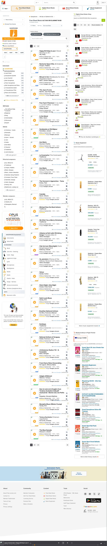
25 (85, 25)
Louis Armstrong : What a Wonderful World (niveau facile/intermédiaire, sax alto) (91, 87)
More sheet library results (89, 457)
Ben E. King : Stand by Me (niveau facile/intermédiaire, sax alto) (91, 73)
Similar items (85, 361)
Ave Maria (44, 143)
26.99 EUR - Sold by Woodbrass (90, 403)
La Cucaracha (50, 156)
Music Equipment (50, 501)
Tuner (65, 506)
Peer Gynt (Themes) (51, 105)
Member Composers (28, 493)
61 (38, 46)
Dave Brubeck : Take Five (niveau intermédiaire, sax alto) (91, 125)
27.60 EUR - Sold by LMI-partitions (91, 417)
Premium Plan (27, 501)
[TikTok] (99, 494)
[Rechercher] (74, 2)
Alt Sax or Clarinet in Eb (52, 34)
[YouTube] (90, 494)
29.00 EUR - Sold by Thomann (90, 387)
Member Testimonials (9, 498)
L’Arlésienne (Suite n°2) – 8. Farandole (49, 351)
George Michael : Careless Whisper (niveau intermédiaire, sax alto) (91, 35)
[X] (94, 494)
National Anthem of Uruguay (49, 338)
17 (81, 25)
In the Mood (43, 117)
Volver (43, 273)
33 (88, 25)
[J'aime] (30, 543)
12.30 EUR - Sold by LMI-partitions (91, 372)
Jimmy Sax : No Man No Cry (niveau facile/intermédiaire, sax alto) (91, 60)
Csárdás (44, 195)
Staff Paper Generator (70, 503)
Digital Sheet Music (51, 498)
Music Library (9, 19)
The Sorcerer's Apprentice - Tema (51, 182)
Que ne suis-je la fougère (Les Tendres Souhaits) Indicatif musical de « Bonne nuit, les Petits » (51, 392)
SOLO (5, 52)
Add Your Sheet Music (29, 496)
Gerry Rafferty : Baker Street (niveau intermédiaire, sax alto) (91, 100)
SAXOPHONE (8, 69)
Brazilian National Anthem (48, 312)
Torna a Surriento (49, 418)
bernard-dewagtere (58, 60)
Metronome (67, 497)
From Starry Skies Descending (50, 364)
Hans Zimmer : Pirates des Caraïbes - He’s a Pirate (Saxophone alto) (91, 112)
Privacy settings (7, 506)
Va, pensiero (50, 260)
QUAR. (22, 52)
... (4, 56)
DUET (11, 52)
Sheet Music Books (51, 496)
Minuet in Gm (51, 78)
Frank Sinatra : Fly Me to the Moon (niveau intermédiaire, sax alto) (91, 48)
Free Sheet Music (50, 493)
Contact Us (6, 496)
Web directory (67, 508)
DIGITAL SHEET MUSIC (9, 43)
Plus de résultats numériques (90, 137)
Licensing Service (28, 498)
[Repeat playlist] (72, 543)
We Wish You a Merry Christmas (50, 221)
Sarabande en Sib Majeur (48, 130)
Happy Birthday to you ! (50, 52)
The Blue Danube (45, 431)
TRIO (16, 52)
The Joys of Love (47, 90)
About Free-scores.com (9, 493)
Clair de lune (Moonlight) (50, 247)
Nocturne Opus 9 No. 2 (51, 64)
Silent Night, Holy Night (47, 286)
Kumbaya (42, 325)
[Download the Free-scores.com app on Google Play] (93, 500)
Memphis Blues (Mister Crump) (50, 405)
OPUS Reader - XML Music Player (71, 494)
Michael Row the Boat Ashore (50, 208)
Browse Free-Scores (10, 24)
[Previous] (58, 543)
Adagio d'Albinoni (45, 377)
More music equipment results (89, 326)
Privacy (5, 504)
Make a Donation (28, 504)
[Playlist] (104, 543)
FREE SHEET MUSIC (9, 38)
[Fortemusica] (85, 511)
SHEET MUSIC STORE (9, 41)
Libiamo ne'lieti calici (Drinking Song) (50, 234)
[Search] (66, 38)
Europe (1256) (82, 338)
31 (34, 46)
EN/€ (103, 2)
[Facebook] (85, 494)
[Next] (67, 543)
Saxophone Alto (86, 38)
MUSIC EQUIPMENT (8, 46)
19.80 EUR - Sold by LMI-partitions (91, 433)
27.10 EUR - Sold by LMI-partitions (91, 356)
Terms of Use (7, 501)
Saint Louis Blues (45, 299)
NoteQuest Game (68, 500)
